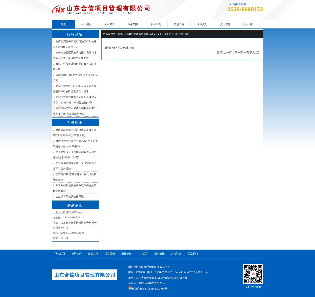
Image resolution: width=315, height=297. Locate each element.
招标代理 (183, 33)
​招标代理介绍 (126, 47)
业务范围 (133, 24)
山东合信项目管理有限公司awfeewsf (139, 33)
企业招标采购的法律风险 (70, 196)
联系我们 (248, 24)
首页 (63, 24)
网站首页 (60, 253)
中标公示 (143, 253)
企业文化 (202, 24)
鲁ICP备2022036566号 (152, 283)
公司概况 (86, 24)
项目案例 (156, 24)
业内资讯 (159, 253)
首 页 (220, 52)
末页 (246, 52)
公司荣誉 (109, 24)
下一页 (239, 52)
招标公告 (126, 253)
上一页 (227, 52)
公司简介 (76, 253)
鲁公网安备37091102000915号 (149, 288)
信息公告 (179, 24)
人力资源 (225, 24)
